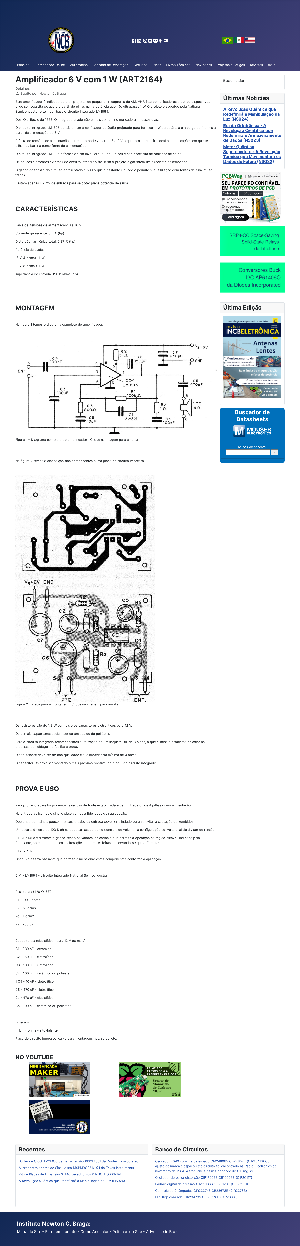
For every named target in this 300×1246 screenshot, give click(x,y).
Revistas (256, 65)
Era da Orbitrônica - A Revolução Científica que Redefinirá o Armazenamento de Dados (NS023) (252, 133)
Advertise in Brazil (162, 1231)
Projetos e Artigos (231, 65)
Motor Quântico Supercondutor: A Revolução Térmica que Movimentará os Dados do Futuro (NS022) (252, 154)
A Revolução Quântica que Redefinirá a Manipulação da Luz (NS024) (251, 114)
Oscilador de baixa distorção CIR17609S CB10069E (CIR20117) (203, 1177)
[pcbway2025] (250, 197)
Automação (79, 65)
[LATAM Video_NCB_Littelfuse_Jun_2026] (252, 241)
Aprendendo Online (50, 65)
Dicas (156, 65)
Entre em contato (61, 1231)
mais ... (273, 65)
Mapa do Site (29, 1231)
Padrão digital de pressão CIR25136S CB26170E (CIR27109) (201, 1184)
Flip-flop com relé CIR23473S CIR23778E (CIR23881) (196, 1197)
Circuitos (140, 65)
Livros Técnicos (178, 65)
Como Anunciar (94, 1231)
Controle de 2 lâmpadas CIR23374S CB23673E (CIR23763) (201, 1191)
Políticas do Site (127, 1231)
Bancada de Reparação (110, 65)
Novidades (203, 65)
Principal (23, 65)
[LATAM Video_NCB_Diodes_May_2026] (252, 277)
